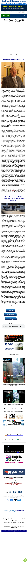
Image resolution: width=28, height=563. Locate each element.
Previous (10, 310)
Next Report (11, 319)
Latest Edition (6, 15)
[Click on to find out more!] (13, 349)
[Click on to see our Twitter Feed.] (8, 501)
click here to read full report (11, 8)
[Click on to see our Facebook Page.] (11, 501)
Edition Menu (10, 315)
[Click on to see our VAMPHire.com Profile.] (15, 501)
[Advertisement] (14, 38)
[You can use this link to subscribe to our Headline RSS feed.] (6, 435)
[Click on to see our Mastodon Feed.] (19, 501)
